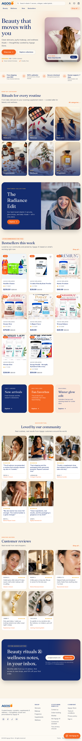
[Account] (70, 3)
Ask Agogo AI (55, 718)
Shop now (7, 52)
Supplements (39, 717)
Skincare (37, 708)
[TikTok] (12, 719)
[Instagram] (3, 719)
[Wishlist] (74, 3)
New (23, 8)
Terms (59, 738)
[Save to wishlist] (24, 257)
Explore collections (26, 52)
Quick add (15, 276)
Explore (12, 222)
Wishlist (53, 715)
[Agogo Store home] (8, 3)
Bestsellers (32, 8)
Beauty (5, 8)
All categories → (74, 102)
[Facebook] (8, 719)
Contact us (54, 709)
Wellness (13, 8)
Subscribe (68, 657)
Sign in (70, 719)
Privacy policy (72, 716)
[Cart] (78, 3)
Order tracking (56, 712)
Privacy (64, 738)
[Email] (16, 719)
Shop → (73, 57)
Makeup (37, 711)
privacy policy (60, 664)
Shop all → (75, 8)
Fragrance (38, 714)
